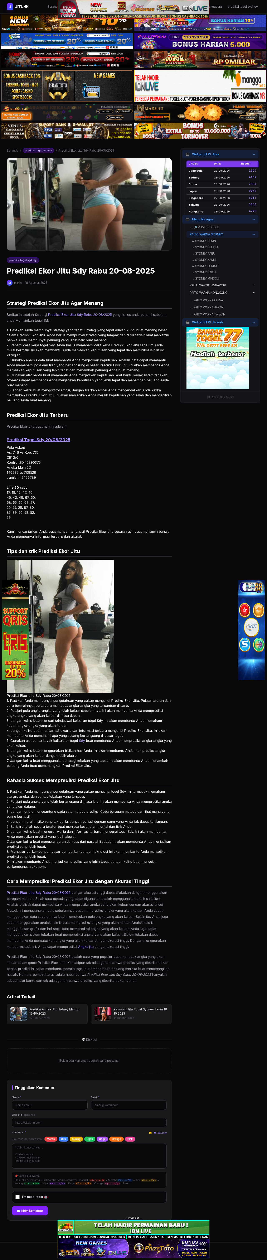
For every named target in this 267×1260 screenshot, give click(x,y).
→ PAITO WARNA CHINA (206, 300)
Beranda (12, 150)
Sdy (82, 741)
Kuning (76, 1139)
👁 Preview (160, 1132)
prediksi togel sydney (38, 150)
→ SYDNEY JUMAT (204, 266)
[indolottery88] (251, 630)
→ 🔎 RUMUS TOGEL (204, 227)
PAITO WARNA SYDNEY (206, 234)
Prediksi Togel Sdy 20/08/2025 (38, 439)
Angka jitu (86, 947)
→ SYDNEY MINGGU (205, 278)
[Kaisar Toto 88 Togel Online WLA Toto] (15, 630)
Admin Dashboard (223, 396)
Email (95, 1097)
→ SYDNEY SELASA (204, 247)
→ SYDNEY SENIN (203, 240)
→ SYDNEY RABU (203, 253)
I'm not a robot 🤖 (35, 1196)
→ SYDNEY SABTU (204, 272)
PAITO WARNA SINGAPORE (208, 285)
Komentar (19, 1132)
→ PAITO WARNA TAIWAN (207, 314)
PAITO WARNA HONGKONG (208, 292)
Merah (51, 1139)
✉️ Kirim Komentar (30, 1210)
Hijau (90, 1139)
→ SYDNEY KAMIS (203, 259)
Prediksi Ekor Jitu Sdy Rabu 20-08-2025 (80, 315)
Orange (116, 1139)
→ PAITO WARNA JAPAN (206, 307)
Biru (63, 1139)
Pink (130, 1139)
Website (23, 1114)
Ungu (102, 1139)
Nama (16, 1097)
